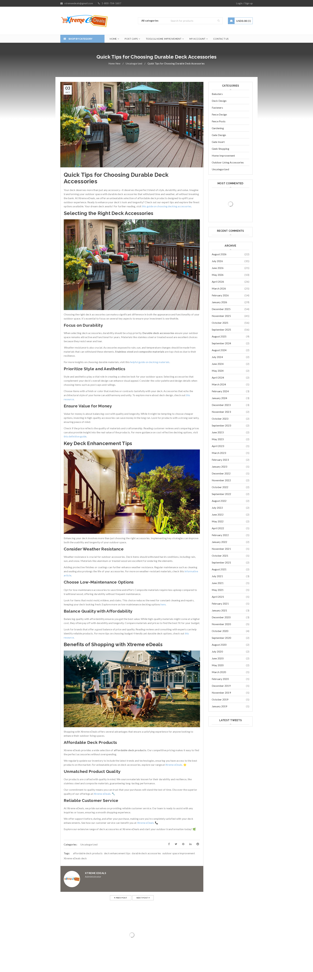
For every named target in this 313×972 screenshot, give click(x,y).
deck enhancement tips (117, 853)
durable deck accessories (146, 853)
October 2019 (220, 699)
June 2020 (218, 658)
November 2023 (221, 411)
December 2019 (221, 685)
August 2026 (219, 254)
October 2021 (220, 555)
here (163, 604)
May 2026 (218, 274)
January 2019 (219, 706)
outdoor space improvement (178, 853)
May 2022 (218, 521)
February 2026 (220, 295)
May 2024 (218, 370)
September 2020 (221, 637)
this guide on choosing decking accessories (166, 206)
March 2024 (219, 384)
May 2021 (218, 589)
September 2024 (221, 343)
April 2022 (218, 528)
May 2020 (218, 665)
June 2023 (218, 432)
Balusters (217, 93)
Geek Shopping (220, 148)
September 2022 (221, 493)
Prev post (121, 897)
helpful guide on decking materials (150, 362)
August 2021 (219, 569)
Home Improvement (223, 155)
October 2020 (220, 630)
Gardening (218, 128)
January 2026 (219, 302)
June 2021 (218, 583)
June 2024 (218, 363)
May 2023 (218, 439)
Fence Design (219, 114)
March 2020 (219, 672)
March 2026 (219, 288)
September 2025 (221, 329)
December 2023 (221, 404)
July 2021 (217, 576)
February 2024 (220, 391)
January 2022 (219, 541)
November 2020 (221, 624)
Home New (114, 63)
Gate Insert (218, 141)
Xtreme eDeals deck (75, 858)
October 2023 (220, 418)
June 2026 (218, 267)
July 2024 (217, 356)
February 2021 (220, 603)
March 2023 (219, 452)
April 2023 (218, 446)
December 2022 (221, 473)
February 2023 (220, 459)
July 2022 (217, 507)
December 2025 (221, 309)
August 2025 (219, 336)
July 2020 (217, 651)
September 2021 (221, 562)
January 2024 (219, 398)
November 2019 (221, 692)
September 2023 (221, 425)
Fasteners (217, 107)
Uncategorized (134, 63)
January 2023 (219, 466)
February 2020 (220, 678)
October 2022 (220, 487)
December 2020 (221, 617)
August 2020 (219, 644)
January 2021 (219, 610)
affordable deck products (88, 853)
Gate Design (219, 135)
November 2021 (221, 548)
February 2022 (220, 535)
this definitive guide (75, 436)
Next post (142, 897)
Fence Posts (219, 121)
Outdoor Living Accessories (228, 162)
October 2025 (220, 322)
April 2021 (218, 596)
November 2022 (221, 480)
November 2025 (221, 315)
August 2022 (219, 500)
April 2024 (218, 377)
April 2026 (218, 281)
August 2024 (219, 350)
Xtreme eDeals (173, 764)
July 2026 (217, 261)
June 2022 (218, 514)
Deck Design (219, 100)
